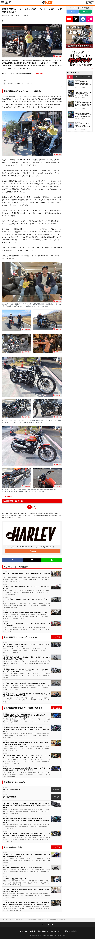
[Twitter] (32, 560)
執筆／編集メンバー (43, 931)
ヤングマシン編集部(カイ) (81, 87)
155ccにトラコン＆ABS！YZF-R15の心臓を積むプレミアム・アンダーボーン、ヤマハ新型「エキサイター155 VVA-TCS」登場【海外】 (26, 769)
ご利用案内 (33, 931)
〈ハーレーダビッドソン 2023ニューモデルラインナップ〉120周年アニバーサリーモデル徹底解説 (26, 624)
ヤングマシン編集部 (80, 97)
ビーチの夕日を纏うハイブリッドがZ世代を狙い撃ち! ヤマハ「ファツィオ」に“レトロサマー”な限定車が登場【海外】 (26, 743)
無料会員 (85, 11)
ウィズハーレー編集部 (22, 16)
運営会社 (67, 931)
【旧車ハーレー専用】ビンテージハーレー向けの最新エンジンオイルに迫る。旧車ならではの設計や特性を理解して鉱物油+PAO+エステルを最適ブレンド (26, 903)
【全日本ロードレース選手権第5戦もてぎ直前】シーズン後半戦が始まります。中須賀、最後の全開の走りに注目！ (26, 855)
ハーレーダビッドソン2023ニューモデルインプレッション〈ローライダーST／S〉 (26, 600)
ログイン (72, 11)
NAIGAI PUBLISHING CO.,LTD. (46, 935)
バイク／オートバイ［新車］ (17, 919)
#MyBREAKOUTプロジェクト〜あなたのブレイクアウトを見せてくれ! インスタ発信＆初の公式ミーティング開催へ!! (26, 658)
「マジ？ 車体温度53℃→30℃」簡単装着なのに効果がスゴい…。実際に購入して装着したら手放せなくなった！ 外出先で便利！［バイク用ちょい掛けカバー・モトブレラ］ (83, 83)
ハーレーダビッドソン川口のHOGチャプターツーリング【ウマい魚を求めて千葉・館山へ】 (26, 587)
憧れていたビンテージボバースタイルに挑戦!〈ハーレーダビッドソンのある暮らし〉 (26, 574)
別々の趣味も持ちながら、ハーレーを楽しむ (18, 84)
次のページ (8, 496)
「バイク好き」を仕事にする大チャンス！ (15, 879)
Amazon (33, 551)
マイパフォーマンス (41, 73)
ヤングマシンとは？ (23, 931)
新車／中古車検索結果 (9, 797)
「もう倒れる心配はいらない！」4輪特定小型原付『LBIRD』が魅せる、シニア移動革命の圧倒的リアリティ (26, 890)
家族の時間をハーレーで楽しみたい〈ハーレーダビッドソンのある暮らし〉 (46, 919)
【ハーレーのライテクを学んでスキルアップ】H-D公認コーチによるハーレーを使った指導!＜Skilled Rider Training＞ (26, 645)
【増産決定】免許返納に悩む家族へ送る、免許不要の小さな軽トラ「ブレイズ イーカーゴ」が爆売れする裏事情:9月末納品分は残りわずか (83, 104)
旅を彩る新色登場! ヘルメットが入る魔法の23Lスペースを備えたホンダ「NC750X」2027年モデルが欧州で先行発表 (24, 716)
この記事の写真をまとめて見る (13, 501)
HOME (5, 919)
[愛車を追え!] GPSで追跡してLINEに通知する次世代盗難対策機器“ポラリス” (25, 612)
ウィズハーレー (8, 21)
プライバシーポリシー (57, 931)
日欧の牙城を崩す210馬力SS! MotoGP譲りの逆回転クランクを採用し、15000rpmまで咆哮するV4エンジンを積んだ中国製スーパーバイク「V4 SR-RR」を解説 (26, 729)
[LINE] (51, 560)
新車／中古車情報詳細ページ (11, 789)
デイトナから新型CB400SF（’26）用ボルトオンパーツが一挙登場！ (23, 867)
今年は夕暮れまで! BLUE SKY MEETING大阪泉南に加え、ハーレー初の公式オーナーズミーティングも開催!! (26, 671)
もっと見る (56, 637)
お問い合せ (74, 931)
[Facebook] (12, 560)
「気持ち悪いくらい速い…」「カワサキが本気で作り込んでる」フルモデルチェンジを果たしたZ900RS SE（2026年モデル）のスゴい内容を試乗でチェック (26, 834)
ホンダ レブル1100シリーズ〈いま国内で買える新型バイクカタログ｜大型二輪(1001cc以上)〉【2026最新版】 (83, 125)
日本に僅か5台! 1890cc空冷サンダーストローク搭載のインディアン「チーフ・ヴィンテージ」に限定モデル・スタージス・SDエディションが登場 (26, 756)
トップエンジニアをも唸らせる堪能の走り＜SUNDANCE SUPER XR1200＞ (25, 683)
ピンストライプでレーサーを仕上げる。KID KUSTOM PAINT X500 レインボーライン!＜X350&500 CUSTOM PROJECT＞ (26, 695)
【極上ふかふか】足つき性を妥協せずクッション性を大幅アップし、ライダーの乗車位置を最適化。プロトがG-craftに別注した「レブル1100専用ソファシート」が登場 (26, 806)
